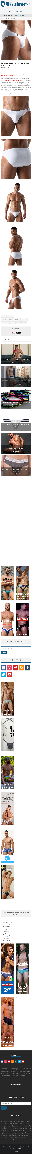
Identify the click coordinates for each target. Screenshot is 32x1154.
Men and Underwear (7, 69)
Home (2, 18)
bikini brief (10, 316)
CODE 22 (4, 929)
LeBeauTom (5, 931)
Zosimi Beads (6, 940)
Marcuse (4, 933)
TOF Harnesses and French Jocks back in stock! (16, 359)
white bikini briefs (21, 323)
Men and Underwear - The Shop (10, 319)
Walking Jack (5, 938)
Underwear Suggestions (19, 69)
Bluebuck (4, 928)
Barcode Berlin (6, 926)
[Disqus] (16, 501)
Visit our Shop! (16, 11)
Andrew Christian (6, 924)
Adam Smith (5, 921)
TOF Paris (24, 319)
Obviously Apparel (7, 935)
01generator (19, 1148)
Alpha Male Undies (7, 922)
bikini (3, 316)
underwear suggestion (8, 323)
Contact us (16, 1151)
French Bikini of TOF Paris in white (10, 80)
